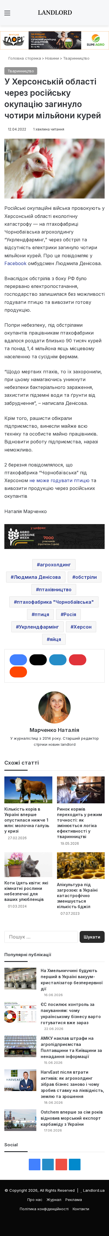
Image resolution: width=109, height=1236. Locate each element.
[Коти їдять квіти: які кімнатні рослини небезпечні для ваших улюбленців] (28, 864)
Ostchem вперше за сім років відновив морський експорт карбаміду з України (72, 1118)
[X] (38, 659)
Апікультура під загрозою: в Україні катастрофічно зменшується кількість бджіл (77, 895)
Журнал (54, 1199)
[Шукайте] (102, 14)
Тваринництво (76, 58)
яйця (55, 639)
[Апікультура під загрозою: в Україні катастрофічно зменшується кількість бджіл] (81, 865)
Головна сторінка (24, 58)
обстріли (86, 577)
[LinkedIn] (58, 659)
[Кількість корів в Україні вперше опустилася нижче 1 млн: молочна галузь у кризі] (28, 789)
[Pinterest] (77, 659)
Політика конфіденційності (44, 1208)
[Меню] (7, 14)
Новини (52, 58)
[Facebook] (18, 659)
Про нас (34, 1199)
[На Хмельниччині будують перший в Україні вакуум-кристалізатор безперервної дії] (20, 978)
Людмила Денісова (37, 577)
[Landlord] (54, 12)
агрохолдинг (55, 565)
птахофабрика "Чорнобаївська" (55, 602)
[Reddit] (18, 671)
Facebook (15, 263)
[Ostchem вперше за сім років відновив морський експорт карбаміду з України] (20, 1120)
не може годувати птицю (59, 480)
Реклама (73, 1199)
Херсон (83, 627)
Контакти (81, 1208)
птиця (42, 614)
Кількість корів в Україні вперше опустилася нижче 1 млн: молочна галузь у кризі (26, 820)
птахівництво (55, 589)
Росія (70, 614)
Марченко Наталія (54, 730)
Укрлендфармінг (39, 627)
